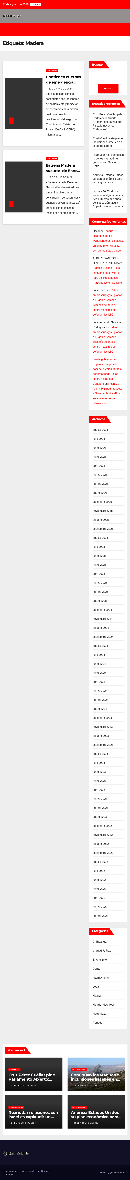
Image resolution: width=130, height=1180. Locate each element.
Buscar (97, 65)
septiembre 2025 (103, 528)
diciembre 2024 (102, 609)
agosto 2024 (100, 645)
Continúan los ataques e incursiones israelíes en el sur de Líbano (108, 142)
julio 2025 (99, 546)
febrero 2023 (100, 807)
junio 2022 (99, 879)
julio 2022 (99, 870)
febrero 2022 (100, 915)
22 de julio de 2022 (60, 177)
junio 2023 (99, 771)
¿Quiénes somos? (117, 1172)
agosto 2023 (100, 753)
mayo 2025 (99, 564)
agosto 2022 (100, 861)
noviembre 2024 (103, 618)
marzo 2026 (100, 474)
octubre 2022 (101, 843)
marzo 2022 (100, 906)
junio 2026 (99, 447)
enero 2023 (100, 816)
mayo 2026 (99, 456)
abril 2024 (99, 681)
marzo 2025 (100, 582)
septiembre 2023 (103, 744)
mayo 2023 (99, 780)
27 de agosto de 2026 (23, 1085)
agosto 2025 (100, 537)
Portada (97, 1022)
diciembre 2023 (102, 717)
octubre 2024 (101, 627)
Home (102, 1172)
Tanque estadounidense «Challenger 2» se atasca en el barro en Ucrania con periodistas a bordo (108, 241)
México (97, 995)
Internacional (101, 977)
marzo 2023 (100, 798)
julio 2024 (99, 654)
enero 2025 (100, 600)
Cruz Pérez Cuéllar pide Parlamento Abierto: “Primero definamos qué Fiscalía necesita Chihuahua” (108, 122)
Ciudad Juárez (102, 950)
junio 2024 (99, 663)
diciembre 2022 (102, 825)
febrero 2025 (100, 591)
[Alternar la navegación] (67, 29)
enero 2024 (100, 708)
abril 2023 (99, 789)
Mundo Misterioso (104, 1004)
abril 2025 (99, 573)
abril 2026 (99, 465)
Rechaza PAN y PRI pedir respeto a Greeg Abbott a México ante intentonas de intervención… (107, 393)
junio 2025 (99, 555)
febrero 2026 (100, 483)
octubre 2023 (101, 735)
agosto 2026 (100, 429)
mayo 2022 (99, 888)
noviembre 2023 (103, 726)
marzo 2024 (100, 690)
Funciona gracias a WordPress (18, 1171)
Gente (96, 968)
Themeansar (9, 1174)
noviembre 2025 (103, 510)
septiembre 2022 (103, 852)
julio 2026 (99, 438)
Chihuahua (52, 70)
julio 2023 (99, 762)
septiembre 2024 (103, 636)
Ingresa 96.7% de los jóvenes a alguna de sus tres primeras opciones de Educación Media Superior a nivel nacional (108, 199)
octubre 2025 (101, 519)
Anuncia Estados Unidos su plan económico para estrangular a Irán (108, 179)
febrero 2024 (100, 699)
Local (96, 986)
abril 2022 (99, 897)
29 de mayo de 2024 (60, 89)
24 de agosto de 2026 (86, 1085)
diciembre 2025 (102, 501)
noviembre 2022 (103, 834)
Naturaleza (99, 1013)
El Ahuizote (100, 959)
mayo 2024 (99, 672)
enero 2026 (100, 492)
